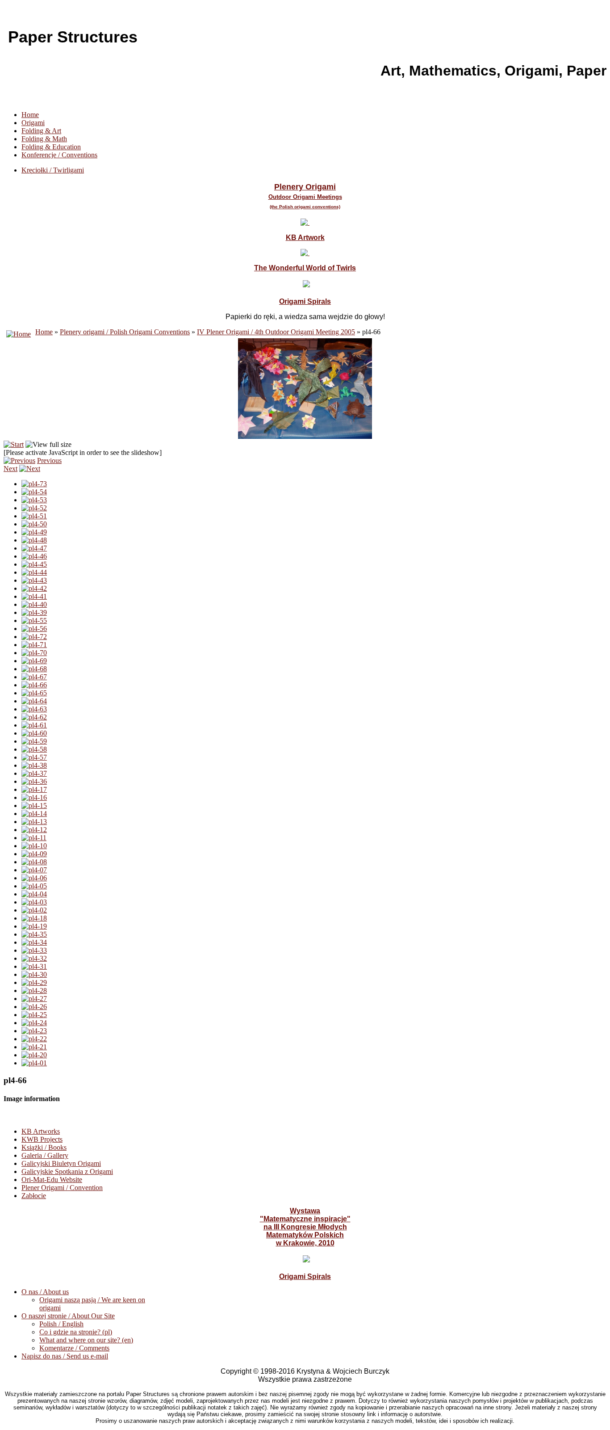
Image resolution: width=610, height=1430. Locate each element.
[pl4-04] (34, 894)
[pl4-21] (34, 1047)
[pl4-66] (34, 685)
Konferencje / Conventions (59, 155)
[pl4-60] (34, 733)
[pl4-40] (34, 604)
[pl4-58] (34, 749)
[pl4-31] (34, 966)
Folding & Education (51, 147)
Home (30, 114)
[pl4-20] (34, 1055)
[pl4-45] (34, 564)
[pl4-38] (34, 765)
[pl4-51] (34, 516)
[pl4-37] (34, 773)
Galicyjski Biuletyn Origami (61, 1163)
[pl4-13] (34, 821)
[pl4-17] (34, 789)
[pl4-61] (34, 725)
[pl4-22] (34, 1039)
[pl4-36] (34, 781)
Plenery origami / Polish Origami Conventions (125, 332)
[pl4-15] (34, 805)
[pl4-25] (34, 1014)
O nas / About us (45, 1291)
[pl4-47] (34, 548)
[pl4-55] (34, 620)
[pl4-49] (34, 532)
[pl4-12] (34, 829)
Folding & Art (41, 131)
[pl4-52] (34, 508)
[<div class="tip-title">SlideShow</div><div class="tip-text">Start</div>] (14, 444)
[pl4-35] (34, 934)
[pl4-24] (34, 1022)
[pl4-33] (34, 950)
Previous (49, 460)
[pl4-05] (34, 886)
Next (10, 468)
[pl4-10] (34, 846)
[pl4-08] (34, 862)
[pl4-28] (34, 990)
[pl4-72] (34, 636)
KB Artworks (40, 1131)
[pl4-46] (34, 556)
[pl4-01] (34, 1063)
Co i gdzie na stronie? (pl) (75, 1332)
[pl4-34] (34, 942)
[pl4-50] (34, 524)
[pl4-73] (34, 484)
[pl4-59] (34, 741)
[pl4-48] (34, 540)
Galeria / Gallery (44, 1155)
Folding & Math (44, 139)
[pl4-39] (34, 612)
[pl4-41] (34, 596)
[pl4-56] (34, 628)
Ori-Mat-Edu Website (51, 1179)
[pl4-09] (34, 854)
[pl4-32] (34, 958)
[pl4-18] (34, 918)
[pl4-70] (34, 652)
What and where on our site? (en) (86, 1340)
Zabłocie (33, 1195)
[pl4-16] (34, 797)
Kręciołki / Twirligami (52, 170)
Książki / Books (44, 1147)
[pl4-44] (34, 572)
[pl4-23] (34, 1031)
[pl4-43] (34, 580)
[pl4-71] (34, 644)
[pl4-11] (33, 837)
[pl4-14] (34, 813)
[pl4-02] (34, 910)
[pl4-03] (34, 902)
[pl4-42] (34, 588)
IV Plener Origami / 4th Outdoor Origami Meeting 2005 (276, 332)
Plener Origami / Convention (62, 1187)
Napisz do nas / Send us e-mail (64, 1356)
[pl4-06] (34, 878)
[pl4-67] (34, 677)
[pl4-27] (34, 998)
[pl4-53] (34, 500)
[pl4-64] (34, 701)
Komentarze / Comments (74, 1348)
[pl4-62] (34, 717)
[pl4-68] (34, 669)
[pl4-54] (34, 492)
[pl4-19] (34, 926)
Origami (33, 122)
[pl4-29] (34, 982)
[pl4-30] (34, 974)
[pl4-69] (34, 661)
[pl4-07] (34, 870)
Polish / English (61, 1324)
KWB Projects (42, 1139)
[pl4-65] (34, 693)
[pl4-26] (34, 1006)
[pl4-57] (34, 757)
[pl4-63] (34, 709)
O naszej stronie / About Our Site (68, 1316)
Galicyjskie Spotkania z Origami (67, 1171)
